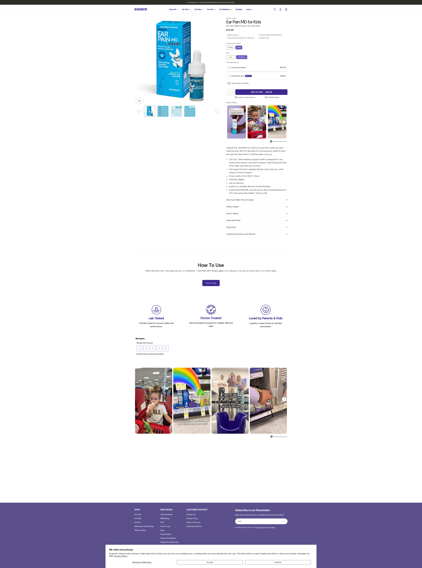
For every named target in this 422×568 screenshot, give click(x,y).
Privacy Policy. (121, 556)
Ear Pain (185, 9)
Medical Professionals (169, 542)
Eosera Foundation (168, 538)
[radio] (229, 67)
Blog (162, 530)
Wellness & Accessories (144, 526)
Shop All (172, 9)
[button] (139, 111)
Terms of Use (260, 527)
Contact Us (191, 514)
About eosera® (166, 514)
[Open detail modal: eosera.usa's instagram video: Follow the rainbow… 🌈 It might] (277, 121)
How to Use (165, 526)
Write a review (231, 18)
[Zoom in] (178, 60)
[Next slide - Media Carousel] (284, 122)
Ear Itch (210, 9)
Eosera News (165, 534)
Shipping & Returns (194, 526)
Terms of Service (193, 522)
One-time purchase (238, 67)
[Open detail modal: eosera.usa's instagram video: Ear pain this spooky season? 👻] (268, 401)
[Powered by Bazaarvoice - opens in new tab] (278, 141)
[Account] (280, 9)
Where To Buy (140, 530)
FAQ (162, 522)
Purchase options (232, 62)
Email (239, 521)
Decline (278, 562)
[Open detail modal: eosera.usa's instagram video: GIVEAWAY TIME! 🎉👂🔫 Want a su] (230, 401)
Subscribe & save (241, 76)
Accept (210, 562)
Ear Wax (198, 9)
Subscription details (240, 83)
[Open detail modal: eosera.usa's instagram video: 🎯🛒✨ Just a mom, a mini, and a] (257, 121)
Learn (248, 9)
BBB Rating (164, 518)
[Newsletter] (283, 521)
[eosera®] (141, 9)
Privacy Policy (192, 518)
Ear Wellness (224, 9)
